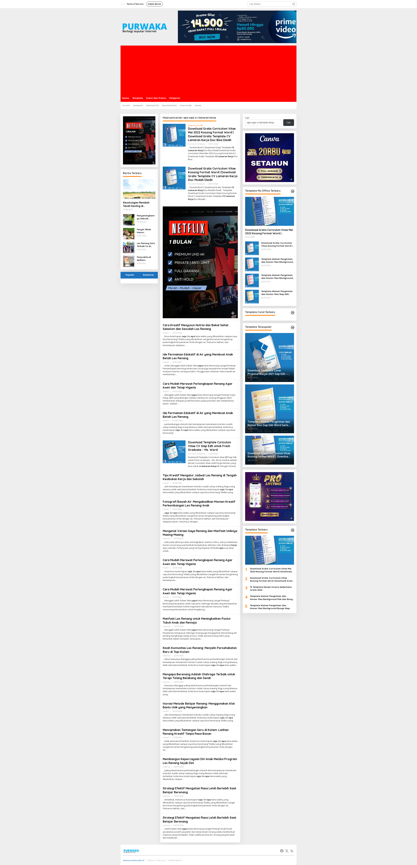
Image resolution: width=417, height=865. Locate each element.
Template (201, 144)
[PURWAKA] (145, 26)
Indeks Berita (174, 860)
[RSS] (292, 851)
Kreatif (200, 125)
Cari (247, 117)
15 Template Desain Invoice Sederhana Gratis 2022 (271, 588)
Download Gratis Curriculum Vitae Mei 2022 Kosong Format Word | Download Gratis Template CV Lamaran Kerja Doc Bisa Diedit (212, 134)
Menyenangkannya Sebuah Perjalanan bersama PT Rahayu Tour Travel (146, 217)
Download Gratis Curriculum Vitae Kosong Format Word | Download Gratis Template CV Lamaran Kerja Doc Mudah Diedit (212, 174)
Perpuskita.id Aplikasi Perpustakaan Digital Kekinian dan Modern (145, 258)
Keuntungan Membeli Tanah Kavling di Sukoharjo (136, 204)
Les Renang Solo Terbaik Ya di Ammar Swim (146, 245)
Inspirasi (192, 125)
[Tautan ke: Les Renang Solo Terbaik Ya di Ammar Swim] (128, 247)
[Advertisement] (208, 70)
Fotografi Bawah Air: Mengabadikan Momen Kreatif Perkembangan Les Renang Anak (199, 503)
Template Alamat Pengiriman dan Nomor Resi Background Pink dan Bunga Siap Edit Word (277, 260)
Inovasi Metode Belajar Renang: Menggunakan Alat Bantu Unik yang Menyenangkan (199, 705)
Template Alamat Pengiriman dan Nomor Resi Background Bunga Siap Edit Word (277, 276)
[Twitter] (287, 851)
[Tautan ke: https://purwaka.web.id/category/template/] (293, 327)
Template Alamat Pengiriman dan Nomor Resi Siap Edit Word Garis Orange (277, 293)
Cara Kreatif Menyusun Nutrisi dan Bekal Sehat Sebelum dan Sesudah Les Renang (195, 327)
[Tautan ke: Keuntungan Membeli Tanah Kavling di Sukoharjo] (139, 188)
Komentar (148, 274)
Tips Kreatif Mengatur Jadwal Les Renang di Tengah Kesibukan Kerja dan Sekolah (200, 477)
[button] (293, 4)
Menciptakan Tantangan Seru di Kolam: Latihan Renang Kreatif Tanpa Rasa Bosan (196, 732)
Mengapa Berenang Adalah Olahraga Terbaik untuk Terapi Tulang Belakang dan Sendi (199, 676)
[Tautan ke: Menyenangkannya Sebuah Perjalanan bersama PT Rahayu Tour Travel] (128, 219)
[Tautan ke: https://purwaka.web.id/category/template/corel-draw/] (293, 313)
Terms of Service (156, 860)
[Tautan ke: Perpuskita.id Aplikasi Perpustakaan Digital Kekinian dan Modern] (128, 260)
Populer (130, 274)
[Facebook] (282, 851)
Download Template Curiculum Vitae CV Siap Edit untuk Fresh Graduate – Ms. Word (209, 446)
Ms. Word (192, 144)
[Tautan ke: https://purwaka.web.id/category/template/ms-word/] (293, 191)
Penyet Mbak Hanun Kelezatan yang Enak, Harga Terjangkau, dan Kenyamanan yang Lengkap (145, 231)
